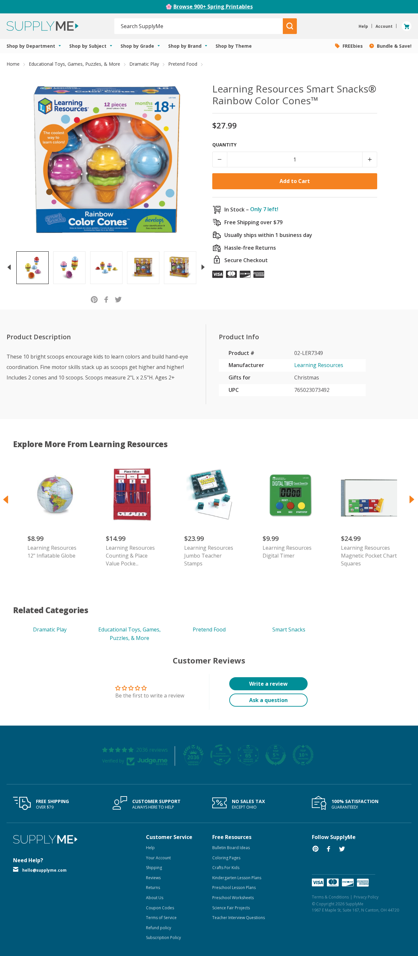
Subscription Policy (163, 937)
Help (150, 847)
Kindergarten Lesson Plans (236, 878)
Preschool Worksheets (233, 897)
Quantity (224, 145)
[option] (32, 267)
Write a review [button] (268, 683)
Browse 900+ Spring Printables (213, 6)
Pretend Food (182, 64)
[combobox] (198, 26)
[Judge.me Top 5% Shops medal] (275, 755)
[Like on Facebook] (106, 299)
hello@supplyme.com (44, 870)
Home (13, 64)
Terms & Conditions (330, 897)
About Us (154, 897)
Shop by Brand (185, 46)
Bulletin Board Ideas (231, 847)
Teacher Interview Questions (238, 917)
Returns (153, 887)
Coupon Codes (160, 908)
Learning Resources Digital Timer (287, 551)
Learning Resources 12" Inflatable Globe (51, 551)
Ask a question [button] (268, 700)
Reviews (153, 878)
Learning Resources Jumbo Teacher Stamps (208, 555)
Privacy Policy (366, 897)
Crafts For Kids (225, 867)
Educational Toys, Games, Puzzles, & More (74, 64)
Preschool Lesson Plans (234, 887)
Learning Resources (318, 365)
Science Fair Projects (231, 908)
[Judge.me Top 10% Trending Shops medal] (303, 755)
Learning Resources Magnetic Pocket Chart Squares (369, 555)
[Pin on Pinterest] (94, 299)
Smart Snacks (288, 629)
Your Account (158, 858)
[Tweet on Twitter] (118, 299)
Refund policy (158, 928)
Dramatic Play (144, 64)
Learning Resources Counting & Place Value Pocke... (130, 555)
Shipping (154, 867)
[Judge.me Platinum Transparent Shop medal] (220, 755)
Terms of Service (161, 917)
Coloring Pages (226, 858)
